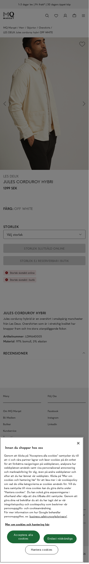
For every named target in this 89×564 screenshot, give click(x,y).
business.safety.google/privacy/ (48, 516)
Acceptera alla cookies (23, 536)
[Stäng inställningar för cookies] (78, 443)
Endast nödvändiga (60, 538)
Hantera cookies (41, 549)
